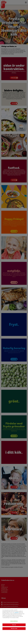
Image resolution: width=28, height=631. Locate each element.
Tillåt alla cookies (14, 628)
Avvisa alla (14, 624)
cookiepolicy (16, 612)
